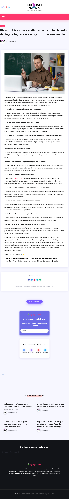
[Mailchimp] (45, 331)
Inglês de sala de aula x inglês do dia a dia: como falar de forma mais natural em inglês (50, 424)
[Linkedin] (9, 7)
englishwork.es (11, 42)
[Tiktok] (42, 482)
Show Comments (34, 302)
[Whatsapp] (47, 482)
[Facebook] (2, 7)
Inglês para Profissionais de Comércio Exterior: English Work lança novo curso (18, 406)
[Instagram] (4, 7)
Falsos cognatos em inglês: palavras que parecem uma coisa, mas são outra (15, 424)
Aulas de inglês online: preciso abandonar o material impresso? (51, 405)
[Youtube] (6, 7)
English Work (18, 178)
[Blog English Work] (34, 7)
